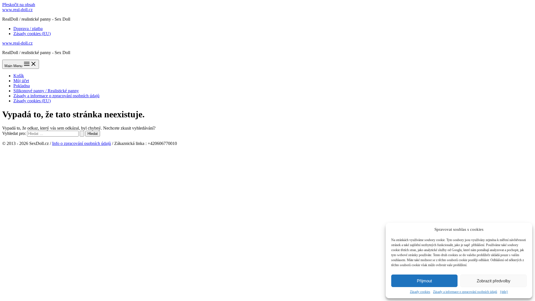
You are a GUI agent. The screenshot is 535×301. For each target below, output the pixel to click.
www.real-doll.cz (17, 9)
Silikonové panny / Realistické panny (46, 90)
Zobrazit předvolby (493, 280)
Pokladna (21, 85)
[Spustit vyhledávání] (82, 134)
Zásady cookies (420, 292)
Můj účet (21, 80)
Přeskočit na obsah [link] (18, 4)
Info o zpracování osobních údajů (81, 143)
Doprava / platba (28, 28)
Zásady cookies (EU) (32, 33)
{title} (504, 292)
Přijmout (424, 280)
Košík (18, 75)
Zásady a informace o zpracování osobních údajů (465, 292)
